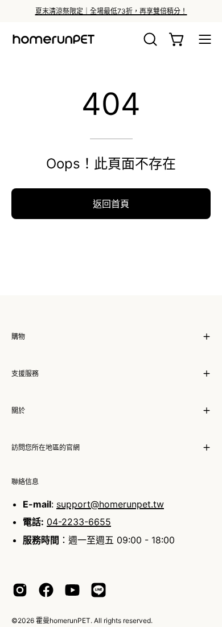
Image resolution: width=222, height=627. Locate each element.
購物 (18, 336)
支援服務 (25, 373)
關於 (18, 410)
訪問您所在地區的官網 (45, 447)
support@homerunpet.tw (110, 504)
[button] (149, 39)
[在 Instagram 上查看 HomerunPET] (19, 590)
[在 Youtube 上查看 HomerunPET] (72, 590)
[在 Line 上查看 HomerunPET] (98, 590)
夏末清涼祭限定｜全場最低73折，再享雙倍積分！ (111, 11)
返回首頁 (111, 203)
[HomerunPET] (54, 39)
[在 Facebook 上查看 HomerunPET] (46, 590)
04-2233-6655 (79, 521)
